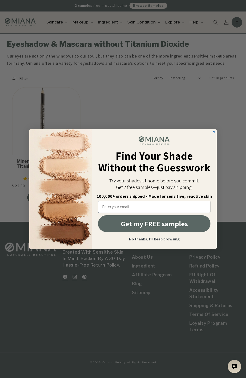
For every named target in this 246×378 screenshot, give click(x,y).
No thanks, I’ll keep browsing (154, 239)
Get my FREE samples (154, 223)
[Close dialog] (214, 131)
